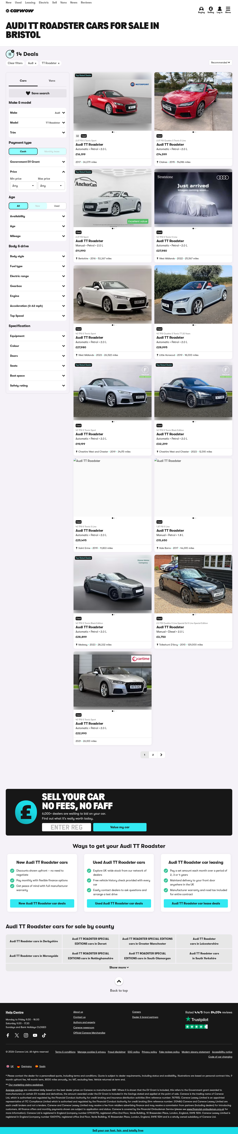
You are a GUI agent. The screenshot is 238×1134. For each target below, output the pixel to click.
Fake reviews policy (169, 1051)
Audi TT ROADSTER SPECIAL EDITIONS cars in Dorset (90, 941)
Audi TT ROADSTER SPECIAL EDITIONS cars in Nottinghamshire (90, 956)
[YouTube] (35, 1036)
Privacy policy (149, 1051)
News (73, 2)
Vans (63, 2)
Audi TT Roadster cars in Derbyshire (34, 941)
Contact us (79, 1017)
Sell (54, 2)
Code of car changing (220, 1056)
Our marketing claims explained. (26, 1084)
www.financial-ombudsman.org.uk (205, 1109)
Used (18, 2)
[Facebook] (8, 1036)
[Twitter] (17, 1036)
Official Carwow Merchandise (89, 1032)
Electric (44, 2)
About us (78, 1011)
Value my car (119, 827)
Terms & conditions (65, 1051)
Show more (118, 967)
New (8, 2)
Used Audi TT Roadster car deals (119, 903)
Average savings (14, 1090)
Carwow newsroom (83, 1027)
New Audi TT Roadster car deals (42, 903)
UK (12, 1066)
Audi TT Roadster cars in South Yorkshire (204, 956)
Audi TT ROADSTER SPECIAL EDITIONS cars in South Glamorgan (147, 956)
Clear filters (15, 63)
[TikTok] (44, 1036)
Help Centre (15, 1012)
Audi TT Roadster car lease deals (196, 903)
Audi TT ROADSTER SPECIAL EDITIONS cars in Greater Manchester (147, 941)
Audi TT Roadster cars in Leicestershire (204, 941)
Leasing (30, 2)
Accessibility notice (222, 1051)
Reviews (86, 2)
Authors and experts (84, 1022)
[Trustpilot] (208, 1022)
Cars (23, 80)
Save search (40, 93)
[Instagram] (26, 1036)
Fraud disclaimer (117, 1051)
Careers (136, 1011)
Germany (26, 1066)
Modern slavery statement (196, 1051)
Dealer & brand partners (145, 1017)
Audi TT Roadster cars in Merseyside (34, 956)
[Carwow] (20, 10)
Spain (42, 1066)
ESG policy (134, 1051)
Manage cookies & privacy (92, 1051)
